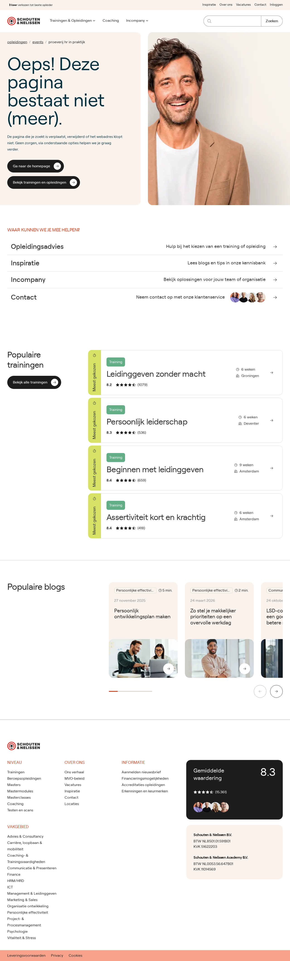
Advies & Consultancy (25, 836)
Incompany (135, 20)
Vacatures (243, 4)
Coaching (111, 20)
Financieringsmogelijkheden (145, 778)
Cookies (75, 955)
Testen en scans (20, 810)
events (37, 42)
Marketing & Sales (22, 900)
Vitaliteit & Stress (21, 938)
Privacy (57, 955)
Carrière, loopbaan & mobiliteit (24, 846)
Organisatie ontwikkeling (27, 906)
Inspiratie (209, 4)
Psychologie (17, 931)
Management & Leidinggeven (31, 893)
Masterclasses (19, 797)
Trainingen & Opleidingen (71, 20)
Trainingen (15, 772)
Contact (260, 4)
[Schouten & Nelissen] (23, 21)
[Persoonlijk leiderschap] (185, 420)
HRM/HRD (15, 881)
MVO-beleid (75, 778)
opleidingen (17, 42)
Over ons (226, 4)
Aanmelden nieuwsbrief (141, 772)
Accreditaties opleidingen (143, 785)
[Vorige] (260, 691)
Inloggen (276, 4)
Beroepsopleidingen (24, 778)
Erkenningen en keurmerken (145, 791)
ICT (10, 887)
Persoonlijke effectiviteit (27, 912)
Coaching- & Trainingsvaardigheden (26, 859)
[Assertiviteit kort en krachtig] (185, 515)
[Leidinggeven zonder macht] (185, 372)
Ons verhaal (74, 772)
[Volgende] (276, 691)
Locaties (72, 804)
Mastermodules (20, 791)
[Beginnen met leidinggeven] (185, 468)
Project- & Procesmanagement (24, 922)
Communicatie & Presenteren (31, 868)
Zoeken (272, 21)
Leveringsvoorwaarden (26, 955)
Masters (13, 785)
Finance (13, 874)
